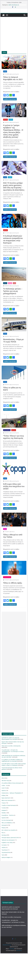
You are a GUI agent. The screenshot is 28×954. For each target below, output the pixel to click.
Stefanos (13, 531)
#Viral (5, 528)
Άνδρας (5, 283)
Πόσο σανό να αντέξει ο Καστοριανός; (11, 746)
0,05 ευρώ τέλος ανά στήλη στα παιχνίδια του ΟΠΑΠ (13, 486)
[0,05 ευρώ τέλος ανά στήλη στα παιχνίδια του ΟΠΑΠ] (14, 469)
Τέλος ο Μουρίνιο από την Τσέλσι (12, 535)
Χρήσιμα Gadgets (6, 857)
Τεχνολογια (4, 850)
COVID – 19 (4, 785)
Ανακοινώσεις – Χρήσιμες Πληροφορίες (11, 793)
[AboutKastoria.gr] (3, 15)
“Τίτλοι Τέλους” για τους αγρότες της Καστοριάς (13, 436)
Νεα (3, 832)
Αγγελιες (4, 790)
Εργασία (4, 817)
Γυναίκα (10, 283)
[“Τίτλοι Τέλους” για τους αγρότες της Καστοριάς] (14, 421)
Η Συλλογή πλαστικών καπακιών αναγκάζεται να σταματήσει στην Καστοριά (13, 239)
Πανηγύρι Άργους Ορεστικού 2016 (10, 837)
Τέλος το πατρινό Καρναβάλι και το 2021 (13, 78)
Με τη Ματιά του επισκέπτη (9, 830)
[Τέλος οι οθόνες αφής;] (14, 568)
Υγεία (14, 283)
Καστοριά (5, 119)
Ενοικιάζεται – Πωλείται (8, 815)
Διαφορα (4, 810)
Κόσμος (10, 119)
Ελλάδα (5, 71)
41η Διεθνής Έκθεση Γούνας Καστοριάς (11, 783)
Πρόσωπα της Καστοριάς (8, 840)
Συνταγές (4, 845)
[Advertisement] (14, 36)
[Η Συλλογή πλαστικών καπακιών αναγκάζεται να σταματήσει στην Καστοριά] (14, 221)
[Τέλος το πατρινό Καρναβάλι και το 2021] (14, 62)
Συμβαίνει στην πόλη (7, 842)
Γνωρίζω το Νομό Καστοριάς (9, 805)
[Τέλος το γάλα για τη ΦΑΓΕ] (14, 373)
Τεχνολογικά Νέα (7, 577)
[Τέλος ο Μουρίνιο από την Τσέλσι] (14, 520)
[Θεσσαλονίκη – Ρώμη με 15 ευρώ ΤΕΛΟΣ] (14, 324)
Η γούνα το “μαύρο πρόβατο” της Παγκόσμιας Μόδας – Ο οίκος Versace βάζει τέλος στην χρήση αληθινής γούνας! (13, 131)
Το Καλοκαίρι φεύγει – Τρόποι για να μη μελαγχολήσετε (12, 291)
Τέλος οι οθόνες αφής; (12, 583)
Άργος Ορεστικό (7, 430)
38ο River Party (5, 780)
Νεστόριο (4, 835)
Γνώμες (3, 803)
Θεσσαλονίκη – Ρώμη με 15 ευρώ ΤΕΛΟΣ (13, 340)
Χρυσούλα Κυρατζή (15, 74)
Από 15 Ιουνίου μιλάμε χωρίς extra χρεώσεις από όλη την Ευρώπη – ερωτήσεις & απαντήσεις (13, 186)
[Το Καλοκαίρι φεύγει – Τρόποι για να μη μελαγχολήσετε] (14, 274)
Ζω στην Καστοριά (6, 820)
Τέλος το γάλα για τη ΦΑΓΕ (12, 388)
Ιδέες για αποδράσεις (7, 822)
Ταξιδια (3, 847)
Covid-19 (4, 788)
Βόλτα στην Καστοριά (7, 800)
